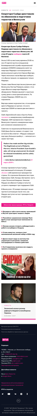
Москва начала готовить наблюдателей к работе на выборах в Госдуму (18, 227)
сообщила (17, 54)
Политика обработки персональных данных (14, 332)
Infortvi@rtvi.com (22, 356)
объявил (4, 173)
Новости (4, 10)
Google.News (7, 376)
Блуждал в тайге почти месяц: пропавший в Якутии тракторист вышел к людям (18, 212)
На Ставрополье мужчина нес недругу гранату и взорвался (17, 248)
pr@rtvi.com (16, 361)
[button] (35, 2)
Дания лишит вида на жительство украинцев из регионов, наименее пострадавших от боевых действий (15, 240)
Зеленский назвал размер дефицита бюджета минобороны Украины (17, 311)
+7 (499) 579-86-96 (10, 354)
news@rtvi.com (17, 359)
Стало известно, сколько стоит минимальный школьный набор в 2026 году (18, 233)
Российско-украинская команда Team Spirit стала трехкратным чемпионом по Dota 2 (16, 219)
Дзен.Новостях (10, 374)
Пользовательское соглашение (10, 329)
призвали (5, 117)
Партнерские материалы (10, 365)
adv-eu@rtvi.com (17, 363)
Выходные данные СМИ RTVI (9, 326)
